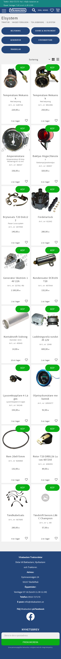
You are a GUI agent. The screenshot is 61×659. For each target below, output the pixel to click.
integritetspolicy (47, 647)
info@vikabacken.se (31, 2)
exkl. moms (43, 10)
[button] (3, 10)
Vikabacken (26, 609)
